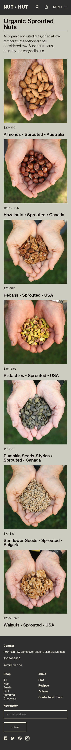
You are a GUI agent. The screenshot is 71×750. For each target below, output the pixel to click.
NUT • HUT (16, 7)
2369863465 (12, 658)
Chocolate (10, 698)
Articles (43, 691)
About (42, 674)
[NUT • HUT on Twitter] (13, 738)
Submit (15, 727)
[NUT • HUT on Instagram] (27, 738)
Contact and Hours (50, 697)
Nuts (6, 684)
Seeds (7, 687)
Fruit (6, 691)
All (5, 680)
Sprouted (9, 695)
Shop (7, 674)
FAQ (41, 680)
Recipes (43, 685)
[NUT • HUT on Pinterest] (20, 738)
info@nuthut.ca (13, 665)
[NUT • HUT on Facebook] (6, 738)
